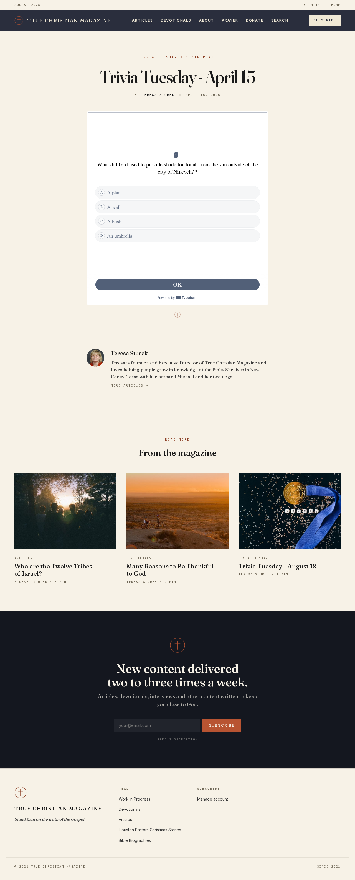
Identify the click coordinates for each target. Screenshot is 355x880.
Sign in (312, 5)
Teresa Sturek (158, 95)
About (206, 20)
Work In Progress (134, 799)
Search (279, 20)
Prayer (230, 20)
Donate (254, 20)
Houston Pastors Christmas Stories (150, 829)
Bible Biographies (135, 840)
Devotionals (176, 20)
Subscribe (325, 20)
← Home (333, 5)
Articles (142, 20)
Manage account (212, 799)
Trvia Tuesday (159, 57)
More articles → (129, 385)
